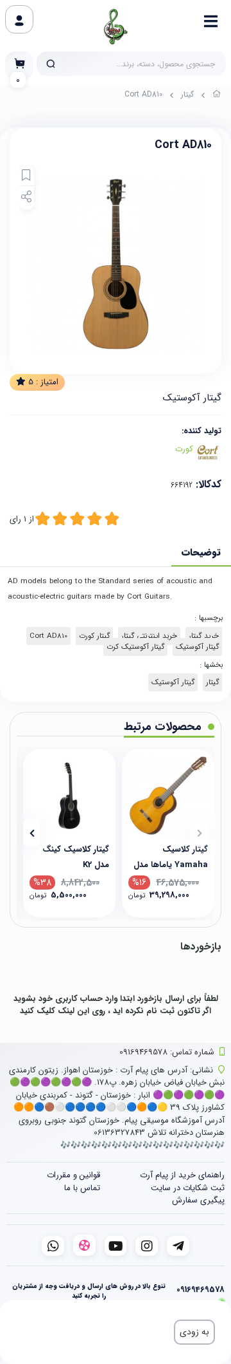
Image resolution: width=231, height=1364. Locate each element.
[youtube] (116, 1246)
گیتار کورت (94, 636)
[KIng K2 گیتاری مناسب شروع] (69, 796)
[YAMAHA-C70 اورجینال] (168, 796)
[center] (51, 64)
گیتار (187, 94)
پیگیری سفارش (198, 1200)
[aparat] (84, 1245)
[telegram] (178, 1246)
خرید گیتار (204, 636)
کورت (184, 449)
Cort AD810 (48, 636)
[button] (199, 833)
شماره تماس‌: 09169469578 (166, 1052)
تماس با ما (82, 1188)
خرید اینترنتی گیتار (149, 636)
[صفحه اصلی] (216, 96)
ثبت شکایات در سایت (188, 1188)
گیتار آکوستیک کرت (135, 647)
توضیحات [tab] (201, 552)
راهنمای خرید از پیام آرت (182, 1175)
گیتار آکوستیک (197, 647)
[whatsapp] (53, 1246)
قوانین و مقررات (73, 1175)
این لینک (73, 1011)
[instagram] (146, 1246)
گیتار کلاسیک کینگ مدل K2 (75, 856)
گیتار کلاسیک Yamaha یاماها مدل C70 (170, 856)
